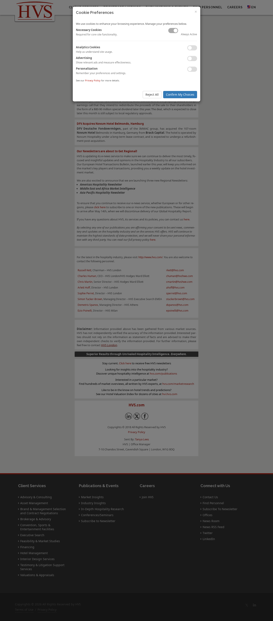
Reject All (152, 94)
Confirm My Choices (180, 94)
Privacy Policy (92, 80)
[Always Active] (173, 30)
